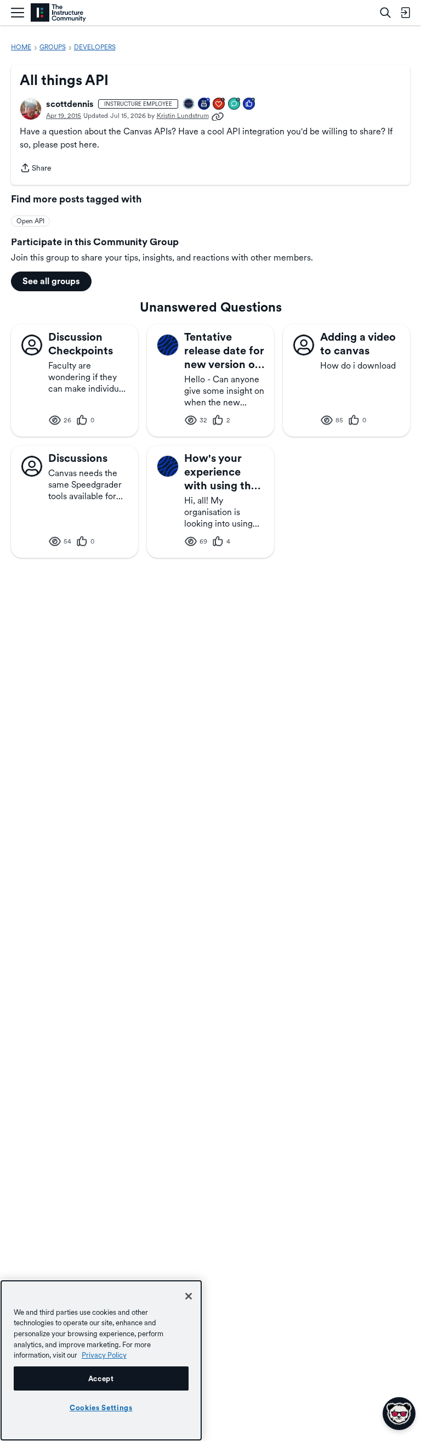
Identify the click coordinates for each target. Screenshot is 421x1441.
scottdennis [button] (70, 104)
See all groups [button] (51, 281)
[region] (101, 1360)
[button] (31, 109)
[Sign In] (405, 12)
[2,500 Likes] (249, 104)
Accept (101, 1378)
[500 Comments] (234, 104)
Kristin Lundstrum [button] (183, 116)
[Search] (385, 12)
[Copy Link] (217, 116)
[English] (58, 12)
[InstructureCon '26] (189, 104)
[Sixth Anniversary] (204, 104)
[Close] (189, 1296)
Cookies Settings (101, 1407)
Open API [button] (30, 221)
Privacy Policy (104, 1354)
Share (36, 168)
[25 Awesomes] (219, 104)
